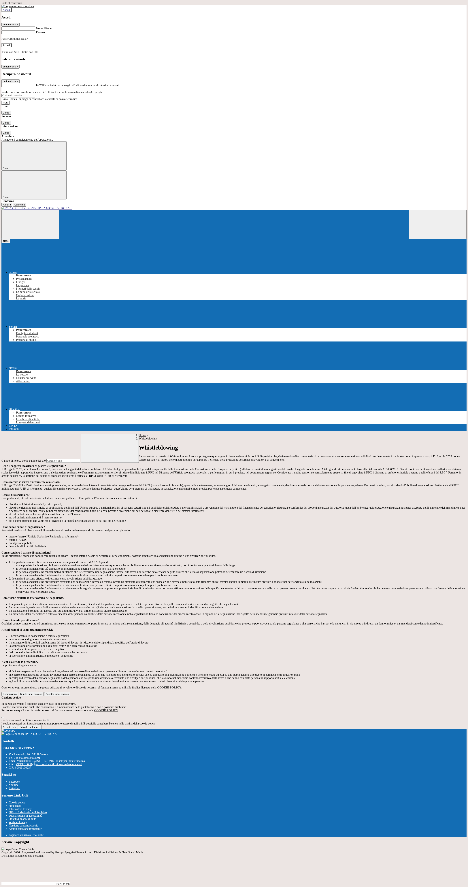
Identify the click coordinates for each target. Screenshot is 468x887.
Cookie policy (17, 802)
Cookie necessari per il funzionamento (23, 720)
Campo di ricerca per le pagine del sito (23, 460)
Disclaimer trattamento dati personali (22, 855)
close (6, 240)
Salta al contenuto (11, 3)
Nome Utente (44, 28)
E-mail (40, 84)
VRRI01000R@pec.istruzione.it (49, 764)
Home (142, 435)
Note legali (15, 805)
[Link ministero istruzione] (17, 6)
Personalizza (10, 694)
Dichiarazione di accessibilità (25, 815)
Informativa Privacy (20, 809)
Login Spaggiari (95, 92)
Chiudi (6, 112)
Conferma (19, 204)
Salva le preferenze (30, 727)
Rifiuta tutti (31, 694)
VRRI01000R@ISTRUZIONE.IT (51, 761)
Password (41, 32)
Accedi (6, 10)
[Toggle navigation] (30, 224)
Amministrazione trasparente (25, 828)
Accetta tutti (57, 694)
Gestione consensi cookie (23, 825)
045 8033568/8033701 (27, 757)
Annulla (7, 204)
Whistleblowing (18, 822)
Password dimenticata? (14, 38)
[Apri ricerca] (438, 224)
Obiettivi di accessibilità (22, 818)
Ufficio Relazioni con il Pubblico (28, 812)
